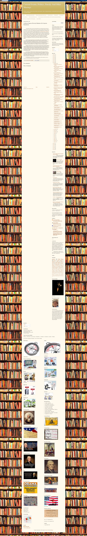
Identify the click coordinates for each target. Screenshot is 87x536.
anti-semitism (53, 275)
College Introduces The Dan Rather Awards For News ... (58, 69)
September (55, 131)
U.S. (61, 264)
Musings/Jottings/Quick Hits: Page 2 (41, 15)
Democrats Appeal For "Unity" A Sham (58, 93)
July (54, 134)
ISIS (61, 262)
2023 (54, 58)
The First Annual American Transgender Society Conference (58, 154)
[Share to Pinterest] (38, 60)
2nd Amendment (54, 273)
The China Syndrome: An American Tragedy (58, 102)
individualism (60, 271)
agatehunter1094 (26, 526)
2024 (54, 57)
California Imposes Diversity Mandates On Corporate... (57, 113)
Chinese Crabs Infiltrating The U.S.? (57, 192)
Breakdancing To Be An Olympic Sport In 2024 (58, 85)
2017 (54, 145)
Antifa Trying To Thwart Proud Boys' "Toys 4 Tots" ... (58, 117)
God (62, 267)
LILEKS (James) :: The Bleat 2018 (58, 227)
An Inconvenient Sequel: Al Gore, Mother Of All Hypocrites (57, 166)
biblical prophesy (57, 275)
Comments (54, 50)
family (56, 270)
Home (24, 15)
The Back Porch (50, 15)
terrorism (60, 267)
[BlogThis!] (36, 60)
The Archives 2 (25, 16)
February (55, 140)
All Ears (55, 103)
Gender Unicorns (59, 171)
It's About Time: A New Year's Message (58, 65)
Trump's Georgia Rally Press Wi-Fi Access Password (58, 115)
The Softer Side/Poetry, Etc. (33, 16)
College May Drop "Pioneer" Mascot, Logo (58, 78)
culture (58, 269)
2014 (54, 149)
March (55, 139)
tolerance (61, 272)
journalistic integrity (54, 272)
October (55, 130)
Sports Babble (39, 18)
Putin (57, 261)
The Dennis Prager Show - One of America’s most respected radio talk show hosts (57, 234)
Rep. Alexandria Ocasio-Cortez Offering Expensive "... (58, 121)
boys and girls (61, 275)
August (55, 133)
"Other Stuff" (56, 15)
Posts (25, 324)
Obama (53, 269)
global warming (59, 260)
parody (53, 259)
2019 (54, 143)
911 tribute (58, 273)
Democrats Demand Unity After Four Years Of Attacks (58, 119)
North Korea (60, 259)
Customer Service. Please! (56, 182)
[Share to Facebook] (37, 60)
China (61, 261)
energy (61, 269)
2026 (54, 54)
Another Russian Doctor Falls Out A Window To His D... (58, 74)
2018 (54, 144)
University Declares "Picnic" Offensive (57, 71)
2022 (54, 59)
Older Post (47, 87)
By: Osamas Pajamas (55, 226)
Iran (52, 263)
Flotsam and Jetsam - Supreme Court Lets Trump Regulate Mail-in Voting (57, 221)
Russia (55, 260)
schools (59, 272)
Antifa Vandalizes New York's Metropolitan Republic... (57, 109)
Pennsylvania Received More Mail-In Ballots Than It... (58, 111)
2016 (54, 147)
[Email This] (35, 60)
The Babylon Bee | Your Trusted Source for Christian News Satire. (57, 232)
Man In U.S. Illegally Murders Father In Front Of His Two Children (58, 202)
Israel (53, 262)
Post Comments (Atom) (30, 88)
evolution (53, 270)
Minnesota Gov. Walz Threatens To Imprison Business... (58, 67)
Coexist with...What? (59, 159)
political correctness (54, 267)
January (55, 141)
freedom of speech (55, 266)
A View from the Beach (56, 219)
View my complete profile (27, 527)
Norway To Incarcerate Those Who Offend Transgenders (58, 107)
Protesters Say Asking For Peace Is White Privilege (58, 125)
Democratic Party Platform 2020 (57, 187)
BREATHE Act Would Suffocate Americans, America (58, 123)
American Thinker (55, 222)
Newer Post (25, 87)
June (54, 135)
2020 (54, 62)
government (53, 271)
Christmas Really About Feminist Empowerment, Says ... (58, 76)
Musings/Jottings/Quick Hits (30, 15)
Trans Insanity (55, 83)
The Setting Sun (55, 177)
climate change (57, 262)
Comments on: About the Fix (57, 225)
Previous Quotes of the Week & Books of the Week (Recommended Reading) (49, 16)
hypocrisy (53, 261)
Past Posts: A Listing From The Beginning (29, 18)
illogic (57, 271)
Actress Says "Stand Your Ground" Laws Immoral (58, 80)
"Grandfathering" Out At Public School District (58, 105)
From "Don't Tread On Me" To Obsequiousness (58, 127)
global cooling (60, 270)
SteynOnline (54, 229)
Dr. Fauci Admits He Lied (57, 72)
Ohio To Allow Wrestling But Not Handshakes (58, 82)
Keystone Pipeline (55, 268)
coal (55, 269)
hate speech (60, 266)
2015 (54, 148)
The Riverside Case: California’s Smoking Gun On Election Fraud (57, 224)
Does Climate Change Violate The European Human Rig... (58, 98)
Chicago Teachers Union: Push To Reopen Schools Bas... (58, 100)
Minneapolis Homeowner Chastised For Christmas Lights (58, 95)
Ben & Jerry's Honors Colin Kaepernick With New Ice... (58, 91)
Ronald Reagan (57, 264)
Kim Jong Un (60, 268)
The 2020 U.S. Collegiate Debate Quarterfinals (58, 89)
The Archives (61, 15)
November (55, 129)
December (55, 63)
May (54, 136)
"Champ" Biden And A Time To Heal (58, 96)
